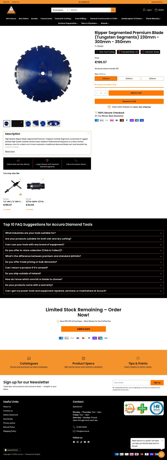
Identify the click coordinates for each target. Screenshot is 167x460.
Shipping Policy (9, 431)
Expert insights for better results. (138, 367)
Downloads (8, 419)
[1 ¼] (13, 186)
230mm (106, 78)
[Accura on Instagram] (77, 442)
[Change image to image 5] (43, 123)
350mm (152, 78)
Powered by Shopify (32, 454)
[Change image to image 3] (28, 123)
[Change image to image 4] (35, 123)
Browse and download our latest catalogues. (29, 367)
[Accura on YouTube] (85, 442)
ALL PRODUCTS (84, 2)
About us (7, 406)
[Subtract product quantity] (97, 93)
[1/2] (36, 186)
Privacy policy (9, 423)
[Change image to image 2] (17, 123)
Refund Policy (9, 427)
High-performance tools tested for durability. (83, 367)
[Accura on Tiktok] (81, 442)
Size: (100, 74)
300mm (129, 78)
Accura (100, 46)
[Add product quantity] (105, 93)
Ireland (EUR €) (157, 2)
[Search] (113, 10)
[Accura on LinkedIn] (88, 442)
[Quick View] (20, 184)
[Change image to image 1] (6, 123)
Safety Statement (10, 415)
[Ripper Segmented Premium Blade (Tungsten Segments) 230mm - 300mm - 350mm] (47, 74)
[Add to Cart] (20, 179)
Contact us (8, 411)
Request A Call (129, 101)
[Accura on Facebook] (74, 442)
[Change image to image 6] (53, 123)
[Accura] (11, 10)
